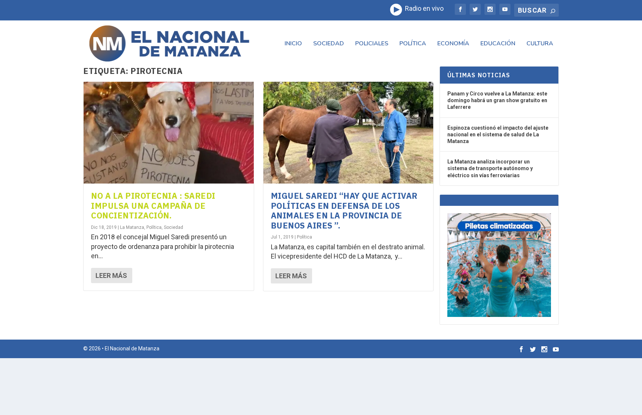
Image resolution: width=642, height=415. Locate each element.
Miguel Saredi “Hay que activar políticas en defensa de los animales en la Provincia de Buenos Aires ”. (344, 210)
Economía (453, 44)
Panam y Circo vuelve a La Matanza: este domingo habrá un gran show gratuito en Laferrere (497, 100)
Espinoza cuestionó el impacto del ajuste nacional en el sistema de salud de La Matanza (497, 134)
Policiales (371, 44)
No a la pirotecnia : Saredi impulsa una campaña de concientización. (153, 205)
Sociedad (328, 44)
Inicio (293, 44)
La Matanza (132, 227)
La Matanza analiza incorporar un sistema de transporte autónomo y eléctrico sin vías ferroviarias (490, 168)
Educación (497, 44)
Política (412, 44)
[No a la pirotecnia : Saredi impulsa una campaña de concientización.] (169, 133)
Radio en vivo (423, 8)
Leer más (111, 275)
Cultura (539, 44)
